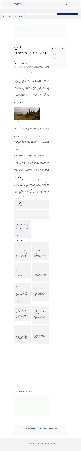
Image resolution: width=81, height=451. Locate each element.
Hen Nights (55, 428)
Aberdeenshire (25, 427)
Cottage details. (19, 275)
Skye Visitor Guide (55, 51)
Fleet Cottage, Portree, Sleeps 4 (21, 330)
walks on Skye (36, 72)
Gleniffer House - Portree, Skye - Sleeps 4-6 (21, 289)
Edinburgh (40, 428)
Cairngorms (30, 427)
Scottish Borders (57, 427)
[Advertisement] (40, 31)
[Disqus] (31, 355)
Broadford (36, 194)
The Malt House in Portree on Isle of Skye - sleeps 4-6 (39, 269)
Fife (28, 428)
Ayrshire (39, 427)
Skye (49, 427)
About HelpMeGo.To (49, 430)
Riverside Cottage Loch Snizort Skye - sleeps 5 (39, 289)
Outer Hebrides (35, 428)
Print (15, 391)
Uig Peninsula (54, 58)
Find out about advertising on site (40, 430)
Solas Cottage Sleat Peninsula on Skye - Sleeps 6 (22, 311)
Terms (33, 430)
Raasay (35, 142)
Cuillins (47, 179)
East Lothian (52, 427)
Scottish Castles (44, 428)
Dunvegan (54, 61)
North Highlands (34, 427)
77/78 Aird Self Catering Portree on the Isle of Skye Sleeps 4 (40, 312)
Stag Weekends (50, 428)
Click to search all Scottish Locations (22, 16)
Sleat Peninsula (56, 54)
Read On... (18, 235)
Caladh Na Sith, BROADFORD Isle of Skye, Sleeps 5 (39, 331)
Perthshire (31, 428)
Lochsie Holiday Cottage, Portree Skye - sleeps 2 (39, 248)
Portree (34, 53)
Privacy (30, 430)
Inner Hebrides (41, 52)
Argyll (42, 427)
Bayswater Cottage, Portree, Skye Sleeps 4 (22, 248)
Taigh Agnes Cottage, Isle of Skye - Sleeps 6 (22, 225)
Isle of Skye (25, 52)
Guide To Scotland (19, 427)
